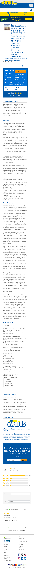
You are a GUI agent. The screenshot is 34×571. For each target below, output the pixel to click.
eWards (5, 550)
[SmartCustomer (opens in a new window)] (15, 95)
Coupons (5, 549)
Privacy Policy (6, 555)
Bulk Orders (6, 544)
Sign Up (24, 460)
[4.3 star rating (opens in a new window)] (19, 93)
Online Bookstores (7, 561)
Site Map (5, 558)
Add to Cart (21, 71)
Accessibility (21, 538)
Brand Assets (21, 543)
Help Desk (21, 546)
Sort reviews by (6, 494)
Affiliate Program (22, 540)
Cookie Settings (7, 557)
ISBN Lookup (21, 547)
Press (5, 552)
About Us (21, 536)
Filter (5, 501)
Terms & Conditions (8, 560)
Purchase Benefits (7, 62)
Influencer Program (23, 541)
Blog (4, 547)
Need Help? (11, 567)
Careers (5, 546)
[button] (17, 476)
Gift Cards (21, 544)
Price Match (6, 554)
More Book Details (16, 56)
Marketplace (21, 549)
